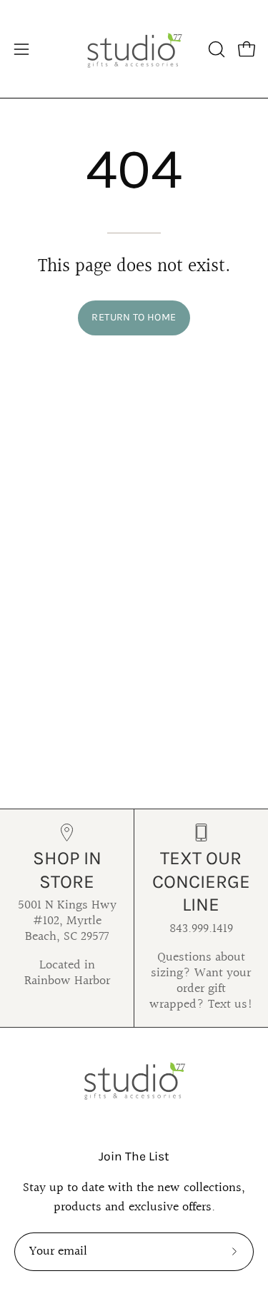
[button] (215, 49)
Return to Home (133, 317)
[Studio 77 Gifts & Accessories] (134, 49)
